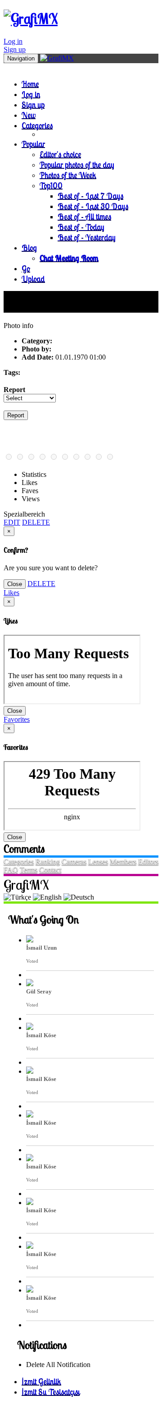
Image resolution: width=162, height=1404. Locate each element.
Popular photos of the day (77, 164)
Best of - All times (84, 216)
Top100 (51, 185)
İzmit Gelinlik (41, 1381)
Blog (29, 247)
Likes (11, 592)
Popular (33, 144)
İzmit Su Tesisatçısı (51, 1391)
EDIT (12, 522)
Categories (37, 125)
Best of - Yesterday (87, 237)
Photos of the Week (68, 175)
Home (30, 84)
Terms (28, 869)
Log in (13, 41)
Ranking (48, 861)
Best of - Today (81, 227)
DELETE (36, 522)
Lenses (98, 861)
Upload (33, 278)
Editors (148, 861)
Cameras (74, 861)
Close (14, 584)
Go (26, 268)
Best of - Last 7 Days (90, 195)
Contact (50, 869)
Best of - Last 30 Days (93, 206)
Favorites (17, 719)
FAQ (11, 869)
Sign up (15, 49)
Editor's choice (60, 154)
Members (123, 861)
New (29, 115)
